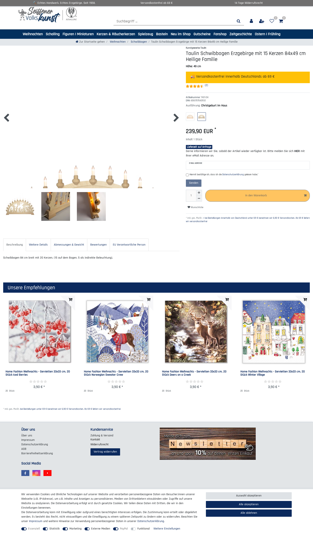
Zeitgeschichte (241, 34)
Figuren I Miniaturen (78, 34)
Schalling (53, 34)
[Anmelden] (251, 21)
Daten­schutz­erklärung (34, 444)
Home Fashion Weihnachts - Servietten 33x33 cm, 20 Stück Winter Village (272, 373)
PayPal (124, 529)
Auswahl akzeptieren (248, 496)
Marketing (75, 529)
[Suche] (238, 21)
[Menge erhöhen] (199, 193)
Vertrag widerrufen (105, 452)
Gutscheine (202, 34)
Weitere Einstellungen (167, 529)
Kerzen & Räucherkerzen (116, 34)
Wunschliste (196, 207)
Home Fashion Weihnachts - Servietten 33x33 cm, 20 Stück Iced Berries (38, 373)
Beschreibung (14, 245)
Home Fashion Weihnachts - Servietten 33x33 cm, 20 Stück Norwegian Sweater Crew (116, 373)
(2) (206, 85)
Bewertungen (98, 245)
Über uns (26, 435)
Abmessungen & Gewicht (69, 245)
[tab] (14, 245)
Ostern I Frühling (267, 34)
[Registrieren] (262, 21)
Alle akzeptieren (248, 504)
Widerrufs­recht (99, 444)
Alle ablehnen (249, 513)
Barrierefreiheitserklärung (37, 453)
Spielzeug (145, 34)
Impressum (28, 440)
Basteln (162, 34)
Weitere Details (38, 245)
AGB (23, 449)
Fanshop (220, 34)
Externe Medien (100, 529)
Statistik (54, 529)
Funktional (143, 529)
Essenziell (34, 529)
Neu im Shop (181, 34)
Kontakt (95, 439)
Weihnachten (33, 34)
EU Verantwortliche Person (129, 245)
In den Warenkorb (256, 195)
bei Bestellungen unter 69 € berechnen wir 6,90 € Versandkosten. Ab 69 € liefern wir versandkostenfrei (70, 409)
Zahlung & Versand (101, 435)
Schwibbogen (138, 42)
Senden (193, 183)
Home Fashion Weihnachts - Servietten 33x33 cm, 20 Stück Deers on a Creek (194, 373)
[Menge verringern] (199, 199)
